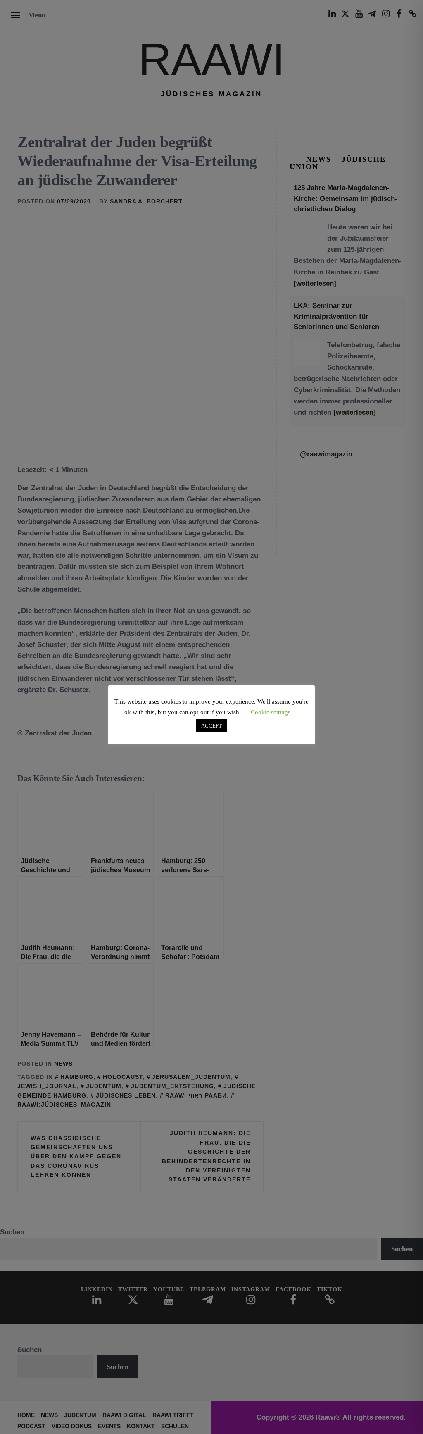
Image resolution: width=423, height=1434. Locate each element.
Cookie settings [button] (270, 712)
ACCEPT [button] (211, 726)
